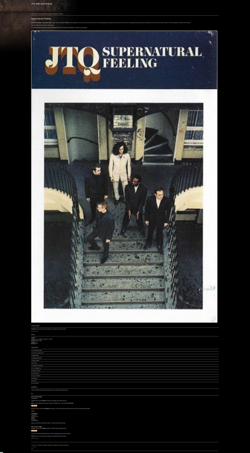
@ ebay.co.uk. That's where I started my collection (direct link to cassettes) (48, 328)
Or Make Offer (34, 398)
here (53, 25)
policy (37, 438)
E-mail (32, 423)
